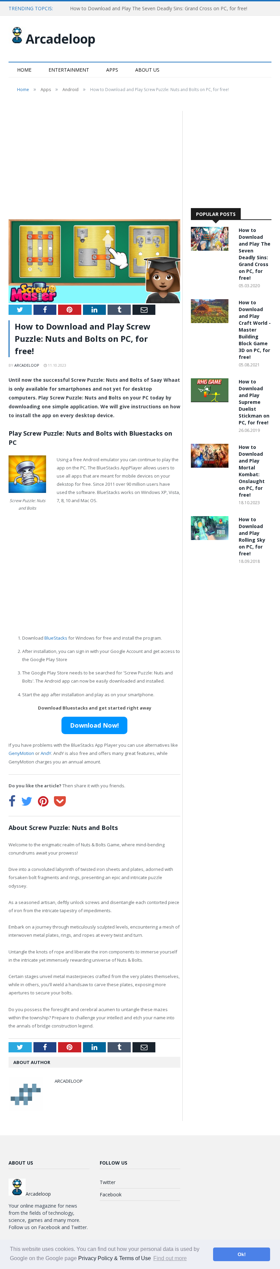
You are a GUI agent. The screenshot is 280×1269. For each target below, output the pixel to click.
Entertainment (68, 70)
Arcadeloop (60, 38)
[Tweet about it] (26, 801)
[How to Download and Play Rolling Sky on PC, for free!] (211, 538)
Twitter (107, 1182)
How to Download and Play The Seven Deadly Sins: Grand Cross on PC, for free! (158, 8)
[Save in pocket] (60, 801)
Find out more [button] (170, 1258)
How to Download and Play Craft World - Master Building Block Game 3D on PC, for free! (255, 329)
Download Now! (94, 725)
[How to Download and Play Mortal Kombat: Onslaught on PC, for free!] (211, 466)
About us (147, 70)
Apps (112, 70)
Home (24, 70)
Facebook (111, 1194)
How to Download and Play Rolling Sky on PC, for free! (252, 536)
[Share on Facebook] (12, 801)
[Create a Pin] (43, 801)
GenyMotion (21, 753)
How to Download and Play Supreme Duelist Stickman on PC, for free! (254, 402)
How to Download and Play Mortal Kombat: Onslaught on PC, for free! (252, 471)
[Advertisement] (94, 161)
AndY (46, 753)
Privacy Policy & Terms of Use (114, 1258)
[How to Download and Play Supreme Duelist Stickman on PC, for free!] (211, 400)
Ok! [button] (242, 1254)
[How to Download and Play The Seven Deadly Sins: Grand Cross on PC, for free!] (211, 249)
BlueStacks (55, 638)
